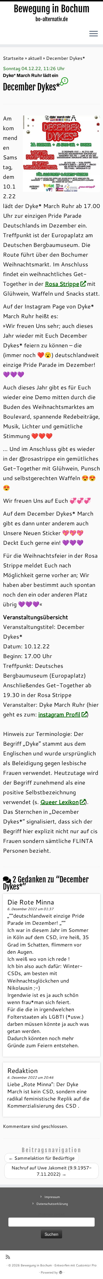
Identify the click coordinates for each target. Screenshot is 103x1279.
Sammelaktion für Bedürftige (42, 1158)
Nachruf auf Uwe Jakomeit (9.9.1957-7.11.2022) (51, 1170)
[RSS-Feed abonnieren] (9, 1257)
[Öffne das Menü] (93, 34)
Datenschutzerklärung (52, 1203)
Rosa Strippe (62, 284)
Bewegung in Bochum (52, 9)
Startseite (13, 58)
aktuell (35, 58)
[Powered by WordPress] (61, 1271)
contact (59, 1214)
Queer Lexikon (59, 802)
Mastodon (45, 1214)
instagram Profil (59, 714)
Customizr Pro (86, 1265)
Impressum (52, 1197)
